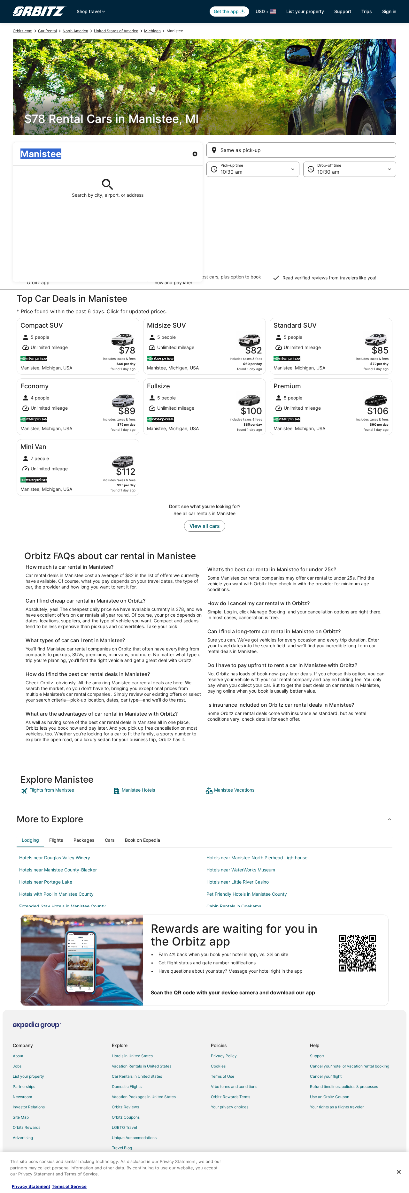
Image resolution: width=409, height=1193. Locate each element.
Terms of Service (69, 1186)
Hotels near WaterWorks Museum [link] (240, 869)
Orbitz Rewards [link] (26, 1127)
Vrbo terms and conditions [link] (234, 1086)
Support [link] (317, 1055)
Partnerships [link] (24, 1086)
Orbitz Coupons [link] (126, 1117)
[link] (66, 791)
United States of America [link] (116, 30)
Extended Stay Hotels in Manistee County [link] (62, 906)
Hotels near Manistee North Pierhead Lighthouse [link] (256, 857)
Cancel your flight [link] (326, 1076)
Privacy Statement (31, 1186)
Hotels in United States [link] (132, 1055)
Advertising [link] (23, 1137)
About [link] (18, 1055)
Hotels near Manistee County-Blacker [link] (58, 869)
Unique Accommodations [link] (134, 1137)
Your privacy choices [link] (229, 1107)
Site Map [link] (21, 1117)
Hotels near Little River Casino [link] (237, 882)
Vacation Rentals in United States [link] (141, 1066)
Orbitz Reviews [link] (125, 1107)
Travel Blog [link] (122, 1147)
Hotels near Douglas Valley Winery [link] (54, 857)
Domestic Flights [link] (127, 1086)
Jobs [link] (17, 1066)
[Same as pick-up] (301, 150)
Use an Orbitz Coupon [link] (329, 1096)
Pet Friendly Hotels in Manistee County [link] (246, 894)
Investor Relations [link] (29, 1107)
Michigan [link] (152, 30)
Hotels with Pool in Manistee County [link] (56, 894)
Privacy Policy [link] (224, 1055)
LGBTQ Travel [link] (124, 1127)
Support (342, 11)
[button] (204, 229)
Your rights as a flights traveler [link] (337, 1107)
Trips (366, 11)
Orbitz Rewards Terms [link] (230, 1096)
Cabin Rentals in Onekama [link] (233, 906)
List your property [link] (28, 1076)
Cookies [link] (218, 1066)
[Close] (399, 1172)
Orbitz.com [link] (22, 30)
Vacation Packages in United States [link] (144, 1096)
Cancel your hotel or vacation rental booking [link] (349, 1066)
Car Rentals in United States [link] (137, 1076)
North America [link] (75, 30)
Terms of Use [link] (222, 1076)
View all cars (204, 526)
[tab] (30, 840)
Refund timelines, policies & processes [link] (344, 1086)
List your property (305, 11)
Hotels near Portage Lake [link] (45, 882)
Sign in (389, 11)
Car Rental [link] (47, 30)
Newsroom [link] (22, 1096)
